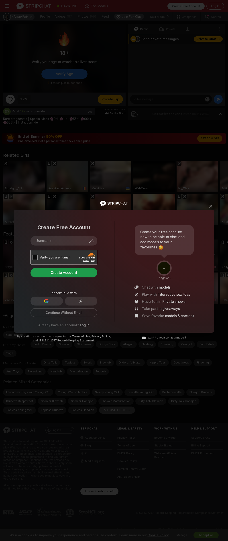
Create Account (64, 272)
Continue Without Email (64, 312)
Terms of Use (81, 336)
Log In (85, 325)
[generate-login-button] (91, 240)
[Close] (211, 206)
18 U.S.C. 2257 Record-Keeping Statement (66, 340)
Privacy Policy (101, 336)
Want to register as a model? (167, 337)
